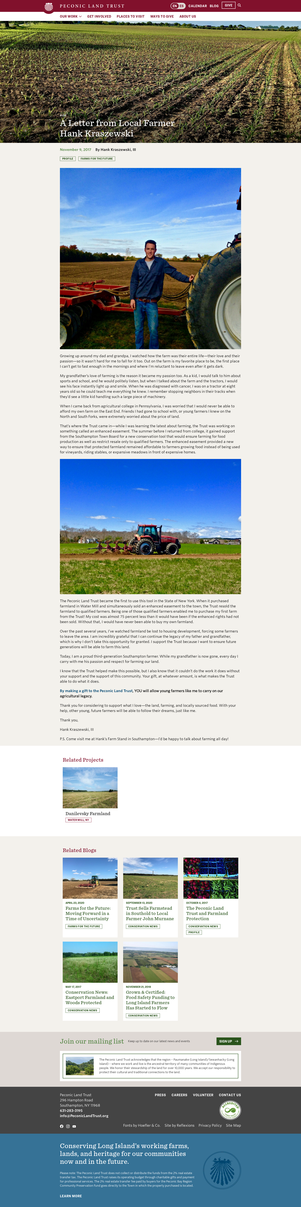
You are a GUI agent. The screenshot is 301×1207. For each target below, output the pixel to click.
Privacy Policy (210, 1125)
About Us (187, 16)
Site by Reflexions (179, 1125)
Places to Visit (131, 16)
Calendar (197, 6)
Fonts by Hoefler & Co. (141, 1125)
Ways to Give (162, 16)
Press (160, 1095)
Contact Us (230, 1095)
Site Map (233, 1125)
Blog (214, 6)
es (182, 6)
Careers (179, 1095)
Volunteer (203, 1095)
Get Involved (99, 16)
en (175, 6)
